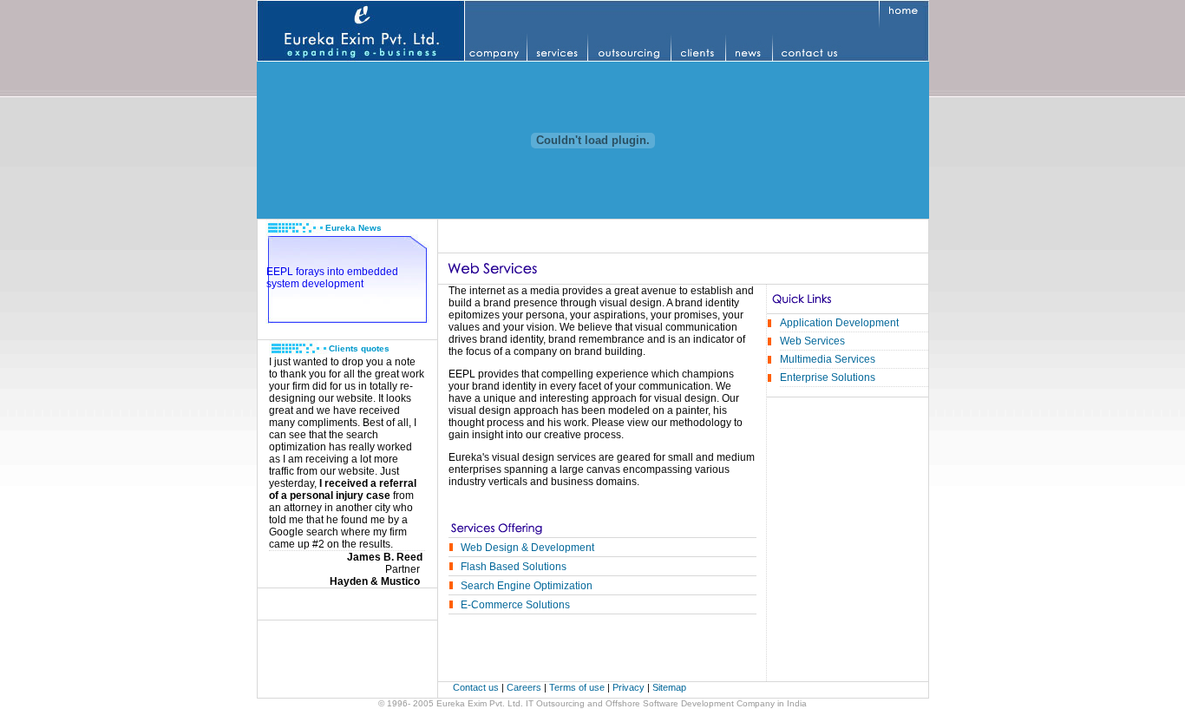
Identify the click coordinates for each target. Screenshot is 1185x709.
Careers (524, 687)
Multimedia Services (827, 359)
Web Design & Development (527, 548)
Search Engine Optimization (526, 586)
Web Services (812, 341)
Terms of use (578, 687)
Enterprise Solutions (827, 377)
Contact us (477, 687)
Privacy (629, 687)
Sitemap (669, 687)
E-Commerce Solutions (515, 605)
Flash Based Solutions (513, 567)
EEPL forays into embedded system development (332, 278)
